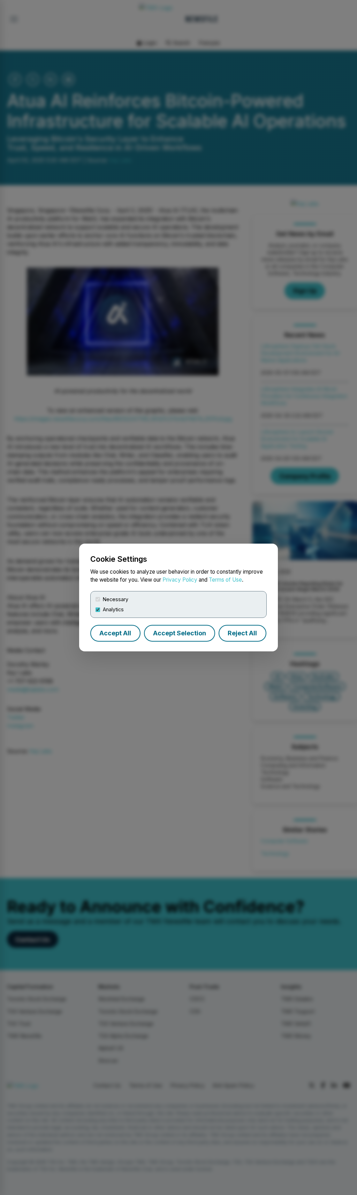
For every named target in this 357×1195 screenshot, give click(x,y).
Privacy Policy (179, 579)
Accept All (115, 633)
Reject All (242, 633)
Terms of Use (225, 579)
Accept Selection (179, 633)
